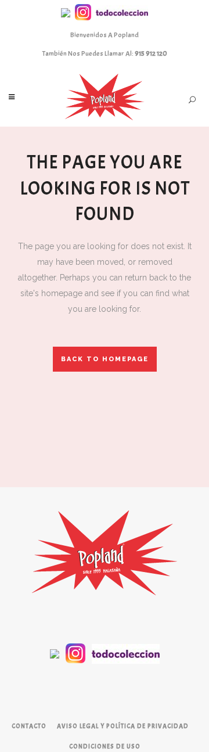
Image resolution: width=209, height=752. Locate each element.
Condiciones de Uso (104, 746)
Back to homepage (105, 359)
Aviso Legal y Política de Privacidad (123, 726)
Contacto (29, 726)
